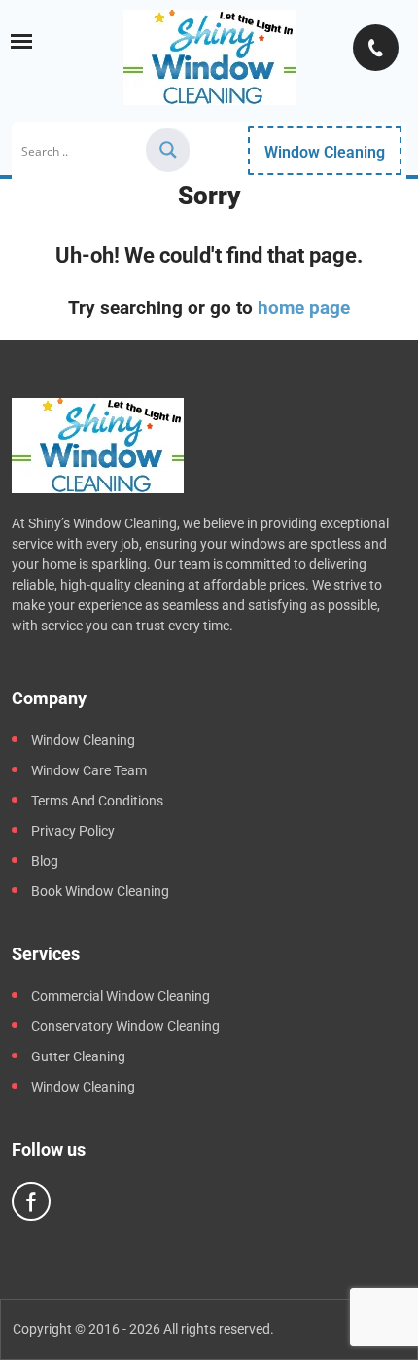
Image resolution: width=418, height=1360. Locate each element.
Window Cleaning (324, 152)
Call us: (376, 47)
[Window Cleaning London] (209, 57)
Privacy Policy (73, 831)
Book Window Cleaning (100, 891)
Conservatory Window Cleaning (125, 1026)
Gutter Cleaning (78, 1056)
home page (304, 308)
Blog (44, 861)
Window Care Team (89, 770)
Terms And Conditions (97, 800)
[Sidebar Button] (21, 41)
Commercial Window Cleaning (120, 996)
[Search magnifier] (168, 149)
